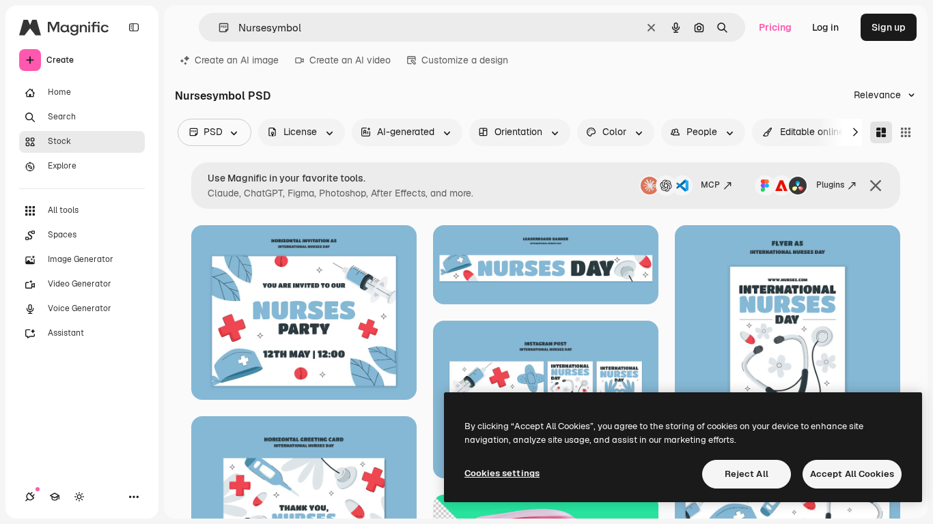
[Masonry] (881, 132)
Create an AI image (237, 60)
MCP (710, 184)
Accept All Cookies (852, 474)
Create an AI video (350, 60)
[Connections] (30, 497)
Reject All (746, 474)
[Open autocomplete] (218, 28)
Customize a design (464, 60)
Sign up (889, 27)
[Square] (906, 132)
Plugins (830, 184)
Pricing (775, 27)
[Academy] (55, 497)
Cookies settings (502, 473)
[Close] (875, 185)
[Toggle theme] (79, 497)
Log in (825, 27)
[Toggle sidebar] (134, 27)
